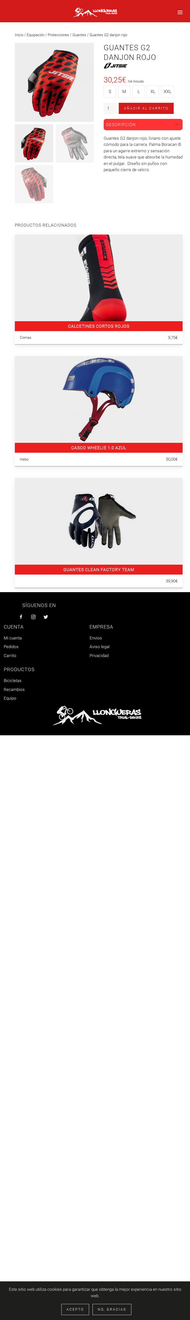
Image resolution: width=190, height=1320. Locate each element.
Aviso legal (100, 646)
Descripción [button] (121, 124)
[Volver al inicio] (95, 12)
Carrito (10, 655)
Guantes (79, 35)
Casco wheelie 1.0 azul (98, 447)
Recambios (14, 689)
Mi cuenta (13, 637)
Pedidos (11, 646)
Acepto (75, 1309)
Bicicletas (13, 680)
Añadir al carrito (146, 108)
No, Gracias (112, 1309)
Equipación (35, 35)
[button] (180, 12)
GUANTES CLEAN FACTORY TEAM (98, 569)
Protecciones (58, 35)
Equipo (10, 698)
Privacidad (99, 655)
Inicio (19, 35)
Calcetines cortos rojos (98, 326)
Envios (96, 637)
